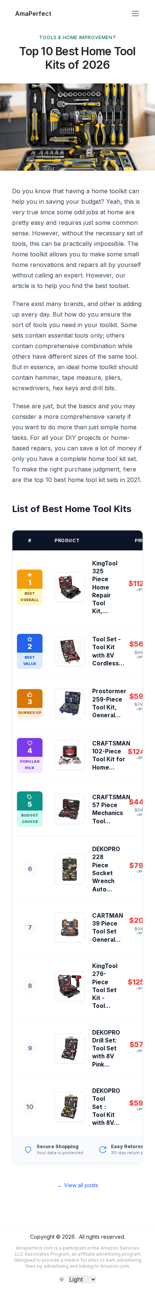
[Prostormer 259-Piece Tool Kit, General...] (70, 703)
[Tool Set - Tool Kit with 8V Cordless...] (70, 651)
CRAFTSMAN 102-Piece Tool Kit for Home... (111, 755)
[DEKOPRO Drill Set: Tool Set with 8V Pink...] (70, 1048)
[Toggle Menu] (135, 14)
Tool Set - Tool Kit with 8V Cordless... (108, 651)
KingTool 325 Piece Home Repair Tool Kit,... (104, 587)
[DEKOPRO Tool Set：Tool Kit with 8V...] (70, 1107)
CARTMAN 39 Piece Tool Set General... (107, 927)
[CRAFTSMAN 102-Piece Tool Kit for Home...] (70, 755)
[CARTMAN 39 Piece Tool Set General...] (70, 927)
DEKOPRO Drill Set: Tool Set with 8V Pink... (106, 1048)
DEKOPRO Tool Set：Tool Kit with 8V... (106, 1106)
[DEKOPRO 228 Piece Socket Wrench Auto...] (70, 869)
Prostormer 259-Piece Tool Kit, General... (109, 703)
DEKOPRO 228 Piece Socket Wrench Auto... (106, 869)
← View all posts (77, 1185)
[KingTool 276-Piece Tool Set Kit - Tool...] (70, 986)
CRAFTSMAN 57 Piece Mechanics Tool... (111, 809)
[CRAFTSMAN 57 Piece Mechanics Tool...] (70, 809)
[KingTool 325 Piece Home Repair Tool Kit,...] (70, 587)
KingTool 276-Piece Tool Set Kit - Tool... (104, 985)
